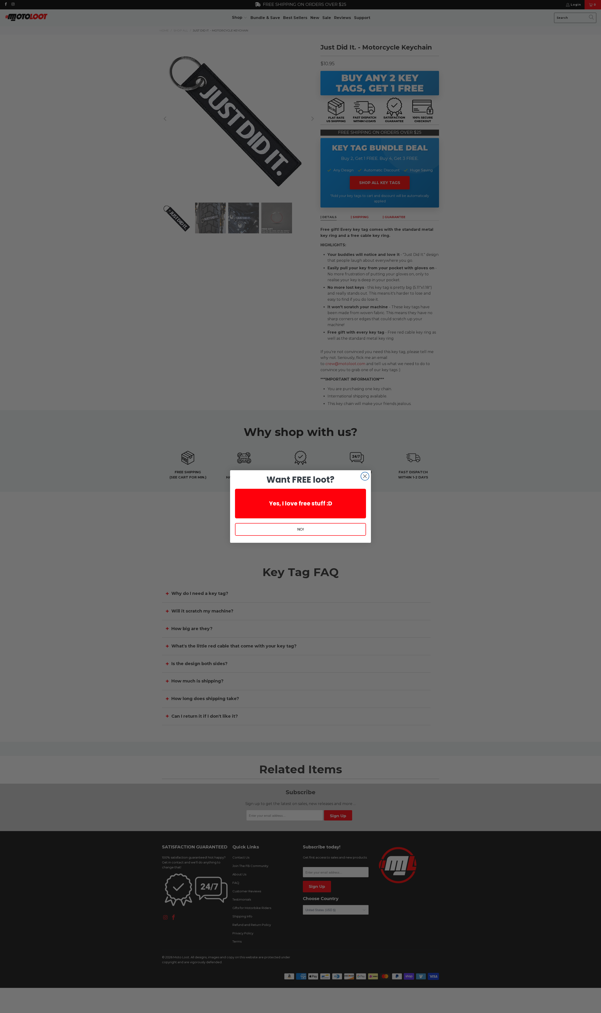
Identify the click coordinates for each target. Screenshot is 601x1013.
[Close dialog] (365, 476)
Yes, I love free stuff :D (300, 503)
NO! (300, 529)
